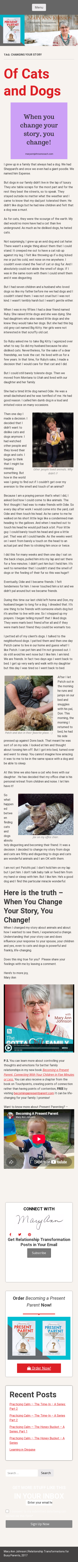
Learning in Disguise (22, 1449)
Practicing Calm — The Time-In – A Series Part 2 (37, 1418)
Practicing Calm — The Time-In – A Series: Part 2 (37, 1406)
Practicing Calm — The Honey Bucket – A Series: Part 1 (37, 1429)
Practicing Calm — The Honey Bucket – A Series (37, 1440)
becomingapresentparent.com (34, 1093)
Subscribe (39, 1253)
